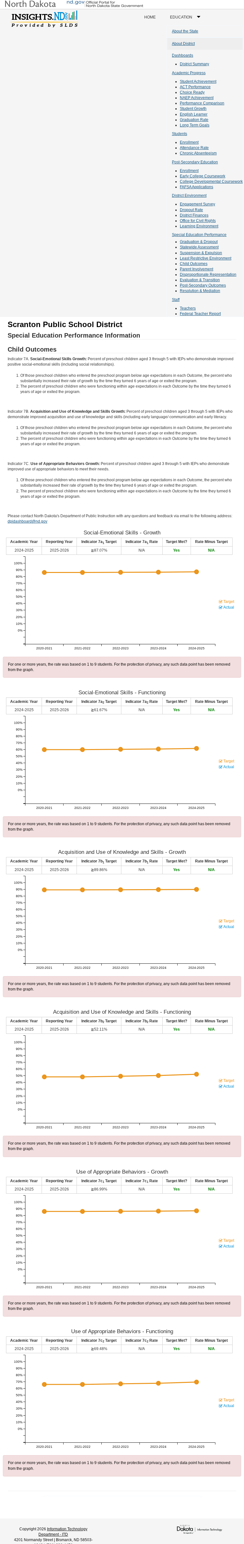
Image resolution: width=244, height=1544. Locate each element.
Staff (176, 299)
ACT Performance (195, 87)
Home (150, 17)
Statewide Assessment (199, 247)
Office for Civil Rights (198, 220)
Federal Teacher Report (200, 313)
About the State (185, 31)
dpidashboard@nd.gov (27, 521)
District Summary (194, 64)
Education (186, 20)
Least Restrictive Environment (205, 258)
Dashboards (182, 55)
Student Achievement (198, 81)
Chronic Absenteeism (198, 153)
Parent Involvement (196, 269)
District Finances (194, 215)
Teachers (188, 308)
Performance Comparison (202, 103)
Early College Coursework (202, 176)
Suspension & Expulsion (201, 253)
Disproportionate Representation (208, 274)
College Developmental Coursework (211, 181)
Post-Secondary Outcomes (203, 285)
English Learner (193, 114)
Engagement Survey (197, 204)
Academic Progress (189, 73)
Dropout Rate (191, 210)
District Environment (189, 195)
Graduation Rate (194, 120)
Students (179, 134)
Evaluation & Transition (200, 280)
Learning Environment (199, 226)
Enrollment (189, 142)
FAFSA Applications (196, 187)
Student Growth (193, 108)
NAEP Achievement (197, 98)
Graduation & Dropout (199, 241)
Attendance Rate (194, 148)
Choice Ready (192, 92)
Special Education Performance (199, 234)
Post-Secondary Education (195, 162)
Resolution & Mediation (200, 291)
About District (183, 43)
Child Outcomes (193, 263)
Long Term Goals (194, 125)
